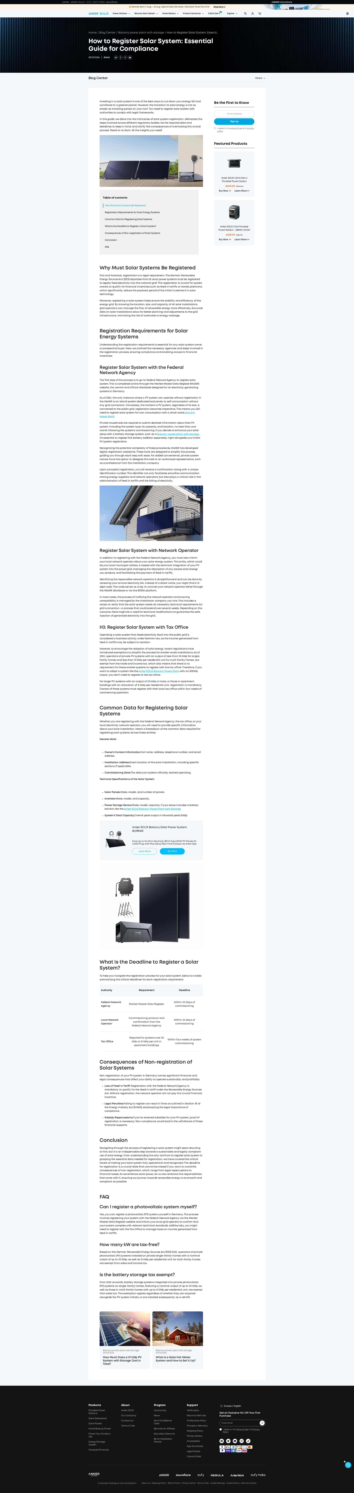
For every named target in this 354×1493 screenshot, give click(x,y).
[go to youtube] (235, 1441)
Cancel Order (194, 1457)
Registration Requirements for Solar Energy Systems (132, 212)
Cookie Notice (233, 1483)
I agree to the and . (235, 130)
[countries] (347, 13)
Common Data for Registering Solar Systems (128, 219)
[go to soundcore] (180, 1475)
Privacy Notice (194, 1436)
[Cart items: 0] (259, 13)
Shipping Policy (195, 1431)
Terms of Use (128, 1426)
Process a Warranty (197, 1426)
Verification (193, 1410)
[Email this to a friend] (130, 57)
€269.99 (239, 235)
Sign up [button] (234, 121)
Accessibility (193, 1441)
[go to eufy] (197, 1475)
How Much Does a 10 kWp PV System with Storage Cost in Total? (122, 1360)
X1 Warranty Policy (196, 1421)
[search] (245, 13)
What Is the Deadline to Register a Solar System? (130, 226)
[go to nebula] (214, 1475)
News (157, 1416)
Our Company (128, 1416)
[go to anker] (160, 1475)
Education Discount (164, 1434)
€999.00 (239, 186)
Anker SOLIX (127, 1410)
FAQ (107, 247)
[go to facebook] (221, 1441)
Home (92, 32)
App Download (195, 1446)
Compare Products (98, 1450)
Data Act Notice (248, 1483)
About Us (146, 1483)
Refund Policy (174, 1483)
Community (160, 1410)
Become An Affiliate (164, 1429)
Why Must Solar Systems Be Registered (125, 206)
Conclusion (111, 240)
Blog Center (107, 32)
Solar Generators (97, 1418)
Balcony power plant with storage (141, 32)
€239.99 (230, 235)
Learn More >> (242, 191)
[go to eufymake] (255, 1475)
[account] (252, 13)
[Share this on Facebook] (121, 57)
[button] (252, 13)
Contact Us (127, 1421)
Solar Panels (95, 1424)
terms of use (236, 128)
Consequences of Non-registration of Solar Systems (132, 233)
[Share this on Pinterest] (125, 57)
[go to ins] (241, 1441)
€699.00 (230, 186)
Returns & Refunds (196, 1416)
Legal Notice (193, 1451)
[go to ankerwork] (234, 1475)
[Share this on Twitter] (116, 57)
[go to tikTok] (248, 1441)
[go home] (98, 13)
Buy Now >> (225, 191)
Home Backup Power (99, 1429)
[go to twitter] (228, 1441)
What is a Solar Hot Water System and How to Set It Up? (176, 1359)
